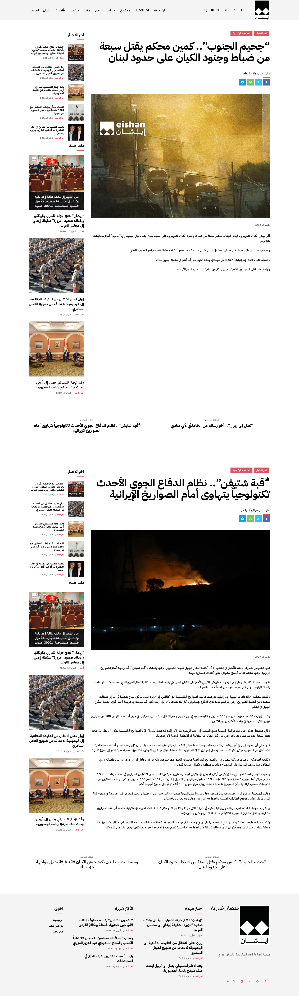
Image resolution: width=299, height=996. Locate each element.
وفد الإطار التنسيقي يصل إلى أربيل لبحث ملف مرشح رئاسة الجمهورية (48, 90)
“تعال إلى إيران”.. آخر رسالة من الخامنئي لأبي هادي (212, 425)
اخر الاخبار (59, 78)
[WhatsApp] (250, 82)
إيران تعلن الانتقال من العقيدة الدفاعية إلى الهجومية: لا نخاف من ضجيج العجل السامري (47, 70)
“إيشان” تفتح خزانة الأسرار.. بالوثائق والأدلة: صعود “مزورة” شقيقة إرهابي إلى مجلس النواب (47, 50)
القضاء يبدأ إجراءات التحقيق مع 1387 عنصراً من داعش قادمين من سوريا (47, 110)
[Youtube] (212, 10)
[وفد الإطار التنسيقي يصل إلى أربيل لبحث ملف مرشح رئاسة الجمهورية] (76, 92)
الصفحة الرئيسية (241, 33)
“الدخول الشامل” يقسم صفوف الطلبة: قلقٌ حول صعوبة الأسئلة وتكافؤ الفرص (105, 922)
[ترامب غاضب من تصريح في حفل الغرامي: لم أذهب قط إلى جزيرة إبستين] (76, 132)
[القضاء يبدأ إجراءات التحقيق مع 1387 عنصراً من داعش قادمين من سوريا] (76, 112)
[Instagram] (234, 10)
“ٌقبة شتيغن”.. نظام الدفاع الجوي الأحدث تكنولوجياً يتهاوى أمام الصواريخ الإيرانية (87, 428)
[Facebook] (242, 10)
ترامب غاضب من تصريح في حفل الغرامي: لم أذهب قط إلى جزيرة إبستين (47, 130)
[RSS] (226, 10)
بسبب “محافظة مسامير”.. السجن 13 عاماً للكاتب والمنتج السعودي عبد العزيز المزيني (103, 940)
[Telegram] (242, 82)
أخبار (61, 57)
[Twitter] (218, 10)
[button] (205, 10)
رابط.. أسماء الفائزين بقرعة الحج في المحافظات (109, 958)
